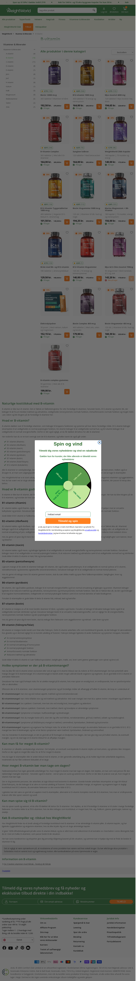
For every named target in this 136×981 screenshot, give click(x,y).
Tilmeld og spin (67, 521)
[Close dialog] (98, 442)
